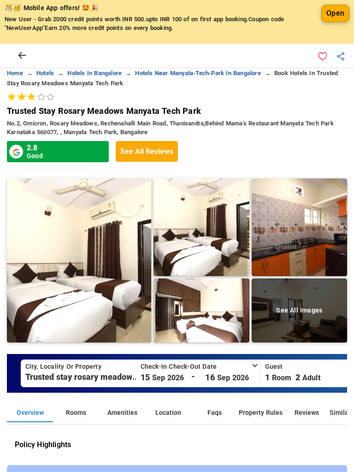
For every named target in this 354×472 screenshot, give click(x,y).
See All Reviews (146, 151)
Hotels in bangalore (94, 73)
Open (335, 13)
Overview (30, 413)
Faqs (214, 413)
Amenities (122, 413)
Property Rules (261, 413)
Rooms (76, 413)
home (15, 73)
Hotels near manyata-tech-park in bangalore (197, 73)
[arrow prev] (22, 56)
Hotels (45, 73)
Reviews (307, 413)
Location (168, 413)
